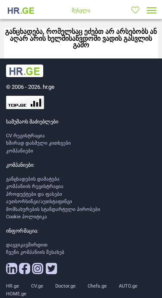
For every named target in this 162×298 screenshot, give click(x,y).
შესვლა (81, 10)
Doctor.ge (65, 286)
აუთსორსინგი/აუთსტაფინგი (39, 201)
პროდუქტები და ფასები (34, 194)
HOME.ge (16, 294)
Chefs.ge (97, 286)
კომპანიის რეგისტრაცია (35, 186)
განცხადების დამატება (33, 179)
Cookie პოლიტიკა (26, 217)
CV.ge (37, 286)
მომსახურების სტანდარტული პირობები (53, 209)
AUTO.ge (128, 286)
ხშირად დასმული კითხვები (38, 143)
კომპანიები (19, 151)
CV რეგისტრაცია (25, 136)
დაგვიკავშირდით (27, 245)
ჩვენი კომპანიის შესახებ (35, 252)
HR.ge (12, 286)
